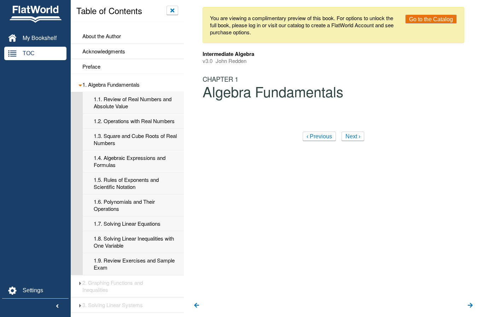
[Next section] (470, 306)
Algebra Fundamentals (111, 84)
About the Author (101, 36)
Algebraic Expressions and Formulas (129, 161)
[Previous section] (197, 306)
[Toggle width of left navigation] (57, 306)
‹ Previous (319, 136)
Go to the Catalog (431, 19)
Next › (352, 136)
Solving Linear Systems (112, 305)
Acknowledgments (103, 51)
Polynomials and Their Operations (124, 205)
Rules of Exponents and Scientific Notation (126, 183)
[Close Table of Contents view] (172, 10)
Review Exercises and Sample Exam (134, 264)
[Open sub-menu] (80, 84)
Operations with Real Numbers (134, 121)
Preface (91, 66)
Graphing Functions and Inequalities (112, 286)
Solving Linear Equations (127, 223)
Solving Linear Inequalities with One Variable (134, 242)
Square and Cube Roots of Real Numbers (135, 139)
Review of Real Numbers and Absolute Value (132, 103)
